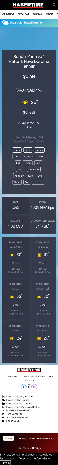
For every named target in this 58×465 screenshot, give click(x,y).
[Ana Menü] (3, 5)
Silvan (17, 182)
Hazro (21, 169)
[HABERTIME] (28, 5)
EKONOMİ (23, 14)
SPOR (49, 14)
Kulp (30, 175)
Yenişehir (38, 182)
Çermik (39, 149)
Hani (38, 162)
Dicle (40, 156)
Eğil (18, 162)
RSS (9, 438)
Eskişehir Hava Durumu (18, 399)
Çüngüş (28, 156)
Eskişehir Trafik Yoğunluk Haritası (23, 406)
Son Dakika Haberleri (17, 417)
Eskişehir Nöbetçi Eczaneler (20, 396)
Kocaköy (19, 175)
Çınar (17, 156)
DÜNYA (37, 14)
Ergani (28, 162)
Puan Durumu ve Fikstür (18, 410)
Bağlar (17, 149)
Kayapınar (34, 169)
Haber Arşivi (12, 420)
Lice (40, 175)
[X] (29, 386)
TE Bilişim (36, 448)
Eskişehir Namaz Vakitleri (19, 403)
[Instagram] (34, 386)
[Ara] (54, 5)
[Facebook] (23, 386)
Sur (26, 182)
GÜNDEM (8, 14)
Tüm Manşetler (14, 413)
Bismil (28, 149)
